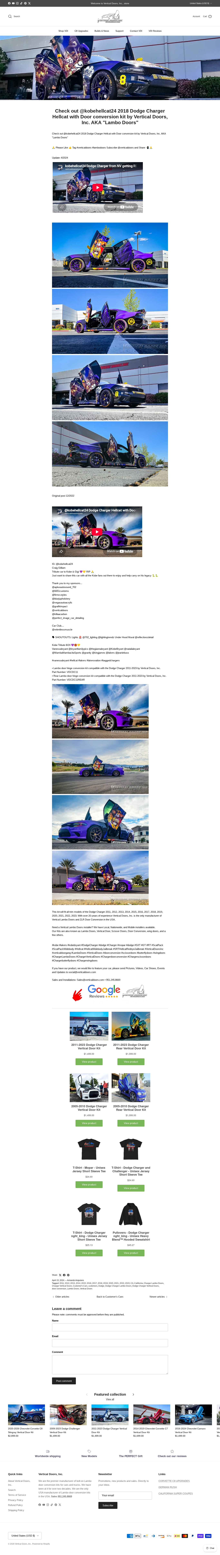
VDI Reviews (155, 31)
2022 (122, 1283)
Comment (57, 1352)
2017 (94, 1283)
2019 (105, 1283)
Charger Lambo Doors (153, 1283)
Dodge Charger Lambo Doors (118, 1286)
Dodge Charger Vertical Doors (145, 1286)
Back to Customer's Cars (110, 1296)
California (138, 1283)
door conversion (59, 1289)
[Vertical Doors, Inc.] (110, 16)
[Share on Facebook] (64, 1275)
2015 (83, 1283)
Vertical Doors (86, 1289)
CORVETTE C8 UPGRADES (174, 1481)
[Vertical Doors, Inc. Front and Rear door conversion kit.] (110, 485)
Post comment (64, 1381)
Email (55, 1336)
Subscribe (108, 1505)
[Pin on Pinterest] (68, 1275)
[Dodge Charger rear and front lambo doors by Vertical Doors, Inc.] (110, 353)
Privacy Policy (15, 1500)
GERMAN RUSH (167, 1487)
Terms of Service (17, 1495)
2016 (89, 1283)
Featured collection (110, 1394)
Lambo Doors (73, 1289)
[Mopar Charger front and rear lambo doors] (110, 419)
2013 (72, 1283)
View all (110, 1399)
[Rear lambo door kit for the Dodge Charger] (110, 286)
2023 (127, 1283)
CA (132, 1283)
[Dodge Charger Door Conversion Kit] (100, 848)
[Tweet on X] (60, 1275)
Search (12, 1490)
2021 (116, 1283)
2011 (62, 1283)
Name (55, 1320)
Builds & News (102, 31)
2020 (111, 1283)
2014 (78, 1283)
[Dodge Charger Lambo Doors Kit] (100, 737)
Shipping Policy (16, 1510)
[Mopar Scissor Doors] (100, 904)
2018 (100, 1283)
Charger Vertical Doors (62, 1286)
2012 (67, 1283)
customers (92, 1286)
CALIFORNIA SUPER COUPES (175, 1493)
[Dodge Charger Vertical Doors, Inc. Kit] (100, 793)
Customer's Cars (80, 1286)
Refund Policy (15, 1505)
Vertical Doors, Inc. (23, 1544)
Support (119, 31)
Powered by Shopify (41, 1544)
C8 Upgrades (81, 31)
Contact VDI (136, 31)
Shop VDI (63, 31)
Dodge (101, 1286)
